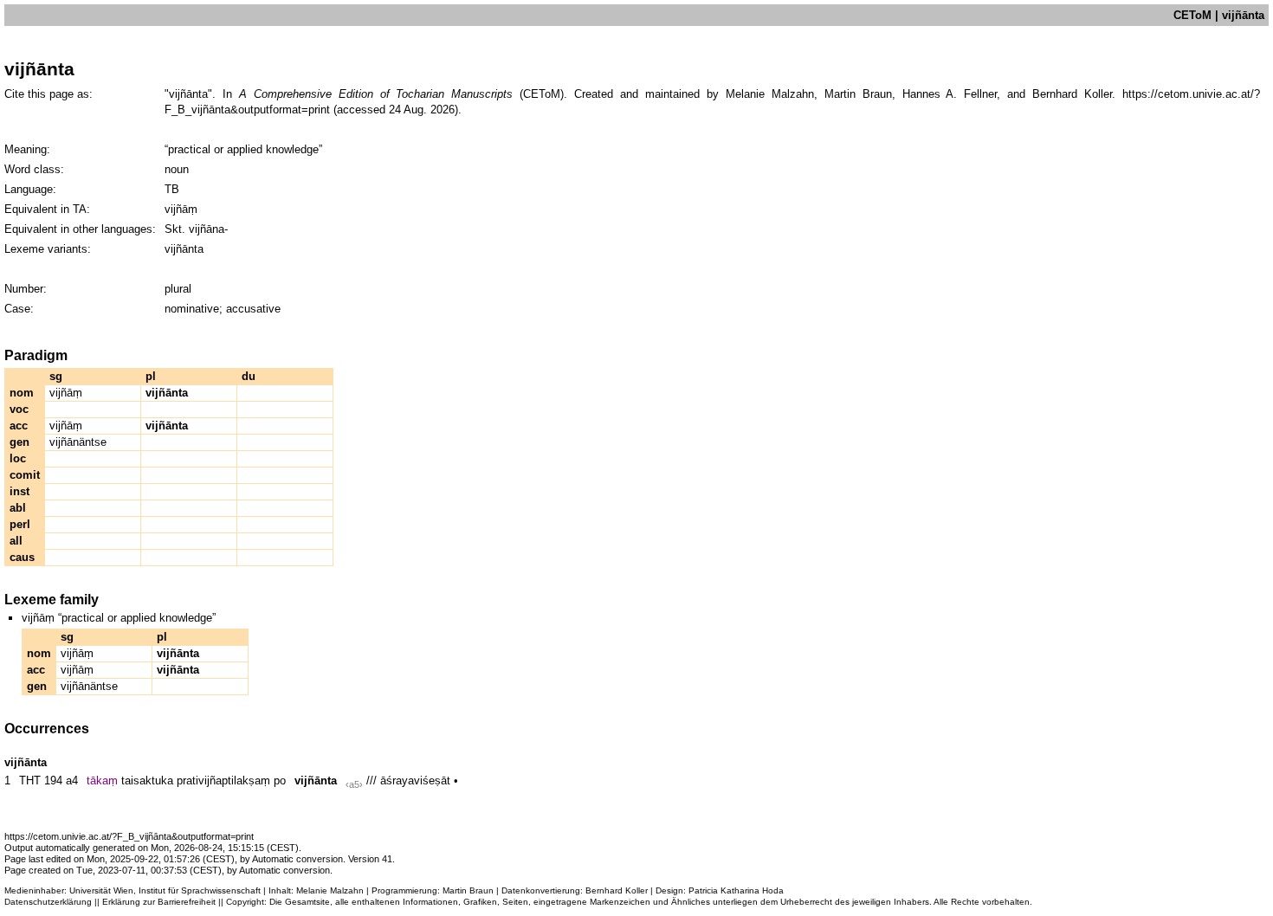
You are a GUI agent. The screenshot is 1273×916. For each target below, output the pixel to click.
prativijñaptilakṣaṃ (223, 780)
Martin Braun (468, 890)
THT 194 (40, 780)
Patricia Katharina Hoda (736, 890)
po (280, 780)
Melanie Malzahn (330, 890)
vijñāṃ (65, 392)
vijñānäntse (78, 441)
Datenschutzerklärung (48, 901)
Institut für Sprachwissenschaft (200, 890)
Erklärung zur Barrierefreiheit (159, 901)
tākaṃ (102, 780)
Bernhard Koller (616, 890)
